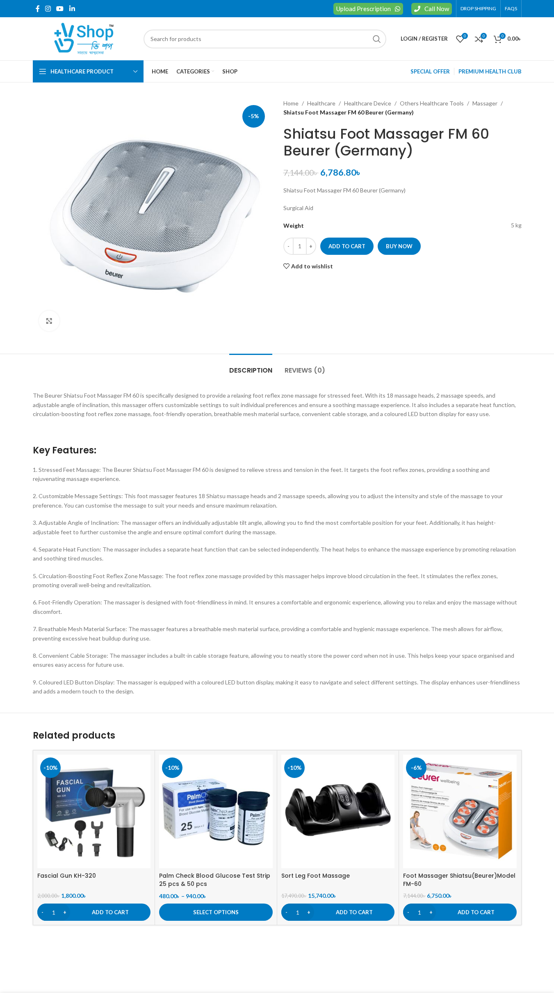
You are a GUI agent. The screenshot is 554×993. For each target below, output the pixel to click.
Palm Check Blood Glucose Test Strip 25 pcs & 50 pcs (214, 880)
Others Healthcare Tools (432, 103)
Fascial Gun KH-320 (66, 876)
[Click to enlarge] (49, 321)
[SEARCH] (376, 39)
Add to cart (346, 246)
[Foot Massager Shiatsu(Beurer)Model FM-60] (460, 811)
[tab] (250, 366)
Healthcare (321, 103)
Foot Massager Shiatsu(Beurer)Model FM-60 (459, 880)
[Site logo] (84, 37)
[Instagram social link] (48, 8)
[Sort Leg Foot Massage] (338, 811)
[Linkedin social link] (72, 8)
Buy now (399, 246)
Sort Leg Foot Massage (315, 876)
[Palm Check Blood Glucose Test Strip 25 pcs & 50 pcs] (216, 811)
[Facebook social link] (38, 8)
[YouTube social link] (60, 8)
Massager (484, 103)
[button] (94, 912)
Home (291, 103)
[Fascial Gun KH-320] (94, 811)
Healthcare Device (367, 103)
